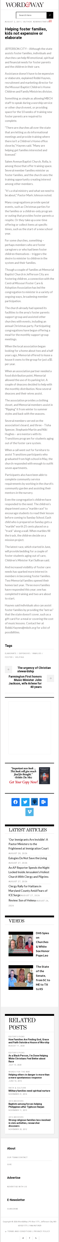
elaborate (10, 653)
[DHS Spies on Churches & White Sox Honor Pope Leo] (21, 955)
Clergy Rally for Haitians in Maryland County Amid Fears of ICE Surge (28, 890)
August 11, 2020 (17, 1046)
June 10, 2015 (15, 1081)
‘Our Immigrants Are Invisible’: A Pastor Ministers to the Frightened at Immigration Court (29, 844)
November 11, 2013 (18, 1110)
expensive (24, 653)
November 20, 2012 (18, 1129)
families (36, 653)
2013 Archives (16, 1101)
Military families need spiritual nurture (29, 1090)
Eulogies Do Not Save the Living (28, 858)
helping (19, 657)
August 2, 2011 (13, 22)
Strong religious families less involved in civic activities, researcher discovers (29, 1123)
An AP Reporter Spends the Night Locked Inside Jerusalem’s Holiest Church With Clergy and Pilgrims (29, 872)
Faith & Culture (17, 1088)
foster (9, 657)
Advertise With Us (17, 1187)
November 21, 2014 (18, 1094)
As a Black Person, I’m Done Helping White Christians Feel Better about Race (28, 1058)
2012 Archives (16, 1117)
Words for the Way (19, 1072)
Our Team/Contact (17, 1157)
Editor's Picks (17, 1037)
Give (9, 1164)
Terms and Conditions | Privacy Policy (28, 1231)
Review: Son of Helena (22, 900)
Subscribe (12, 1209)
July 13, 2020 (15, 1065)
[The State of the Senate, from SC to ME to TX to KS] (21, 989)
